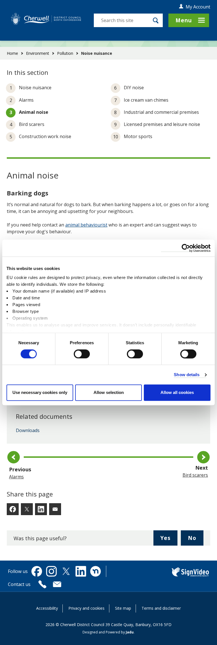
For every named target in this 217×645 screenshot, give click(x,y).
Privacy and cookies (86, 608)
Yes (168, 540)
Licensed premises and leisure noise (162, 124)
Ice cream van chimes (146, 100)
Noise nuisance (35, 87)
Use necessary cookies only (39, 392)
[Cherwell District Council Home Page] (46, 19)
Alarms (26, 100)
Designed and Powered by (108, 632)
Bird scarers (31, 124)
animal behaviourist (86, 225)
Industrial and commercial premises (161, 112)
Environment (37, 53)
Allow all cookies (177, 392)
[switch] (82, 353)
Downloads (28, 430)
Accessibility (47, 608)
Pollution (65, 53)
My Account (198, 7)
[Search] (156, 20)
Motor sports (138, 136)
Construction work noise (45, 136)
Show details (186, 374)
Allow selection (109, 392)
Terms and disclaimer (161, 608)
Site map (123, 608)
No (195, 540)
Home (12, 53)
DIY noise (134, 87)
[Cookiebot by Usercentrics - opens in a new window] (186, 248)
